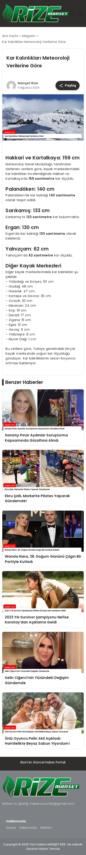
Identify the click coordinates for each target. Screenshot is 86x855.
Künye (11, 827)
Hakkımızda (28, 827)
